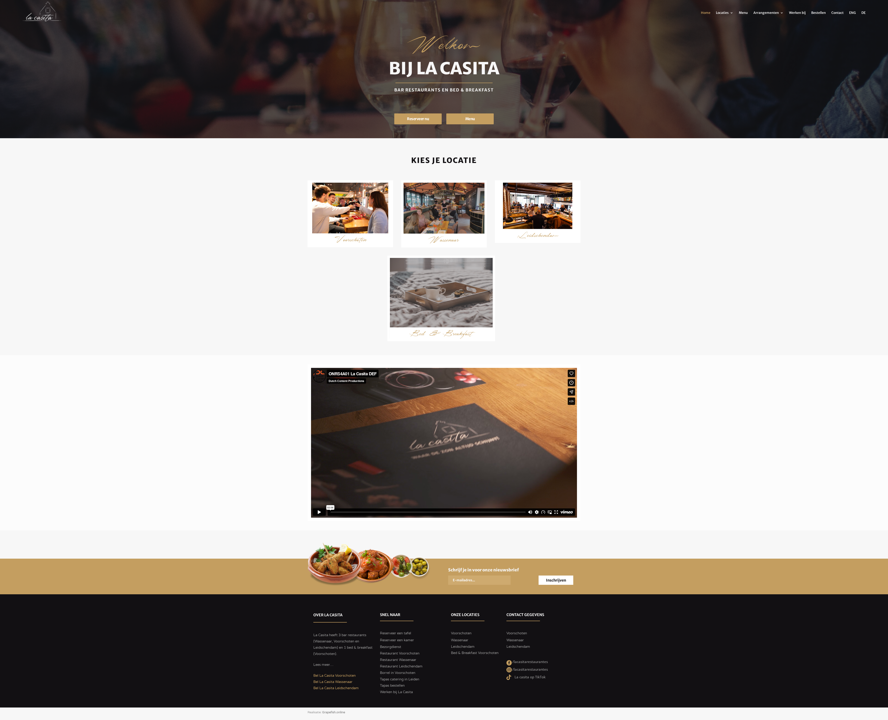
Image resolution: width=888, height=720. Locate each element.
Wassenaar (444, 243)
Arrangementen (766, 13)
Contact (837, 13)
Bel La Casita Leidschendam (336, 688)
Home (705, 13)
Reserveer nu (418, 118)
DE (863, 13)
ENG (852, 13)
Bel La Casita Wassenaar (332, 682)
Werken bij (797, 13)
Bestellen (818, 13)
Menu (743, 13)
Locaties (722, 13)
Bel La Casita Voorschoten (334, 675)
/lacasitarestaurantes (530, 661)
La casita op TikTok (530, 677)
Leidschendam (537, 238)
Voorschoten (350, 242)
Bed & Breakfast (441, 336)
